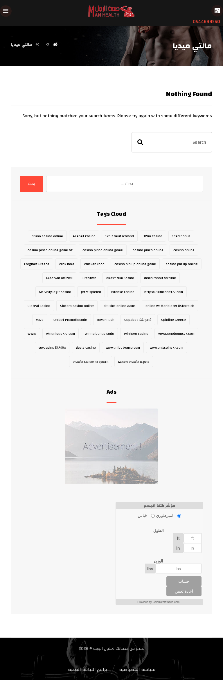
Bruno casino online (47, 236)
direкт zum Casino (120, 278)
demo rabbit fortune (160, 278)
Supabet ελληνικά (137, 319)
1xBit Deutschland (119, 236)
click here (66, 264)
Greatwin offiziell (59, 278)
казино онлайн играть (133, 361)
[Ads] (111, 446)
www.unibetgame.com (123, 347)
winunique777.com (60, 333)
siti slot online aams (120, 306)
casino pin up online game (135, 264)
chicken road (94, 264)
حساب (183, 581)
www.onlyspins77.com (166, 347)
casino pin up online (182, 264)
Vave (40, 319)
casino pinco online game (102, 250)
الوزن (158, 561)
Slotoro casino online (77, 306)
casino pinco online (148, 250)
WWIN (32, 333)
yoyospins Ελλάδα (52, 347)
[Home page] (55, 44)
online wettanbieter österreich (169, 306)
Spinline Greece (173, 319)
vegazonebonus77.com (176, 333)
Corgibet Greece (36, 264)
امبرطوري (164, 515)
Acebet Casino (84, 236)
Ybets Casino (85, 347)
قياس (142, 515)
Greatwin (89, 278)
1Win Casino (153, 236)
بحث (31, 184)
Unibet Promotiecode (70, 319)
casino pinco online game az (50, 250)
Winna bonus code (99, 333)
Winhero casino (136, 333)
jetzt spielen (91, 292)
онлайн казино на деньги (90, 361)
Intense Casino (122, 292)
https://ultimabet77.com (163, 292)
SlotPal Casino (39, 306)
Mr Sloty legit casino (55, 292)
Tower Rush (105, 319)
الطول (158, 530)
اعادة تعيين (184, 591)
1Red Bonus (181, 236)
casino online (184, 250)
